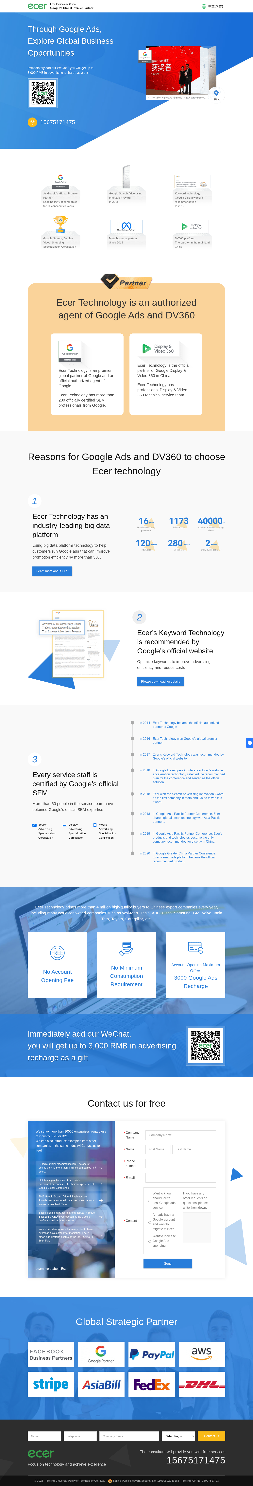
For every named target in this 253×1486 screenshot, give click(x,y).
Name (129, 1150)
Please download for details (160, 681)
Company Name (131, 1135)
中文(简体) (215, 6)
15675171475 (196, 1460)
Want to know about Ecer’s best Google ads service (164, 1200)
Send (168, 1263)
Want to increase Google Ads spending (164, 1240)
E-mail (129, 1178)
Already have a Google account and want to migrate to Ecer (164, 1222)
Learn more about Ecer (52, 571)
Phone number (130, 1163)
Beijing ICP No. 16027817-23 (200, 1480)
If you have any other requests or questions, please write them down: (195, 1200)
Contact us (211, 1436)
